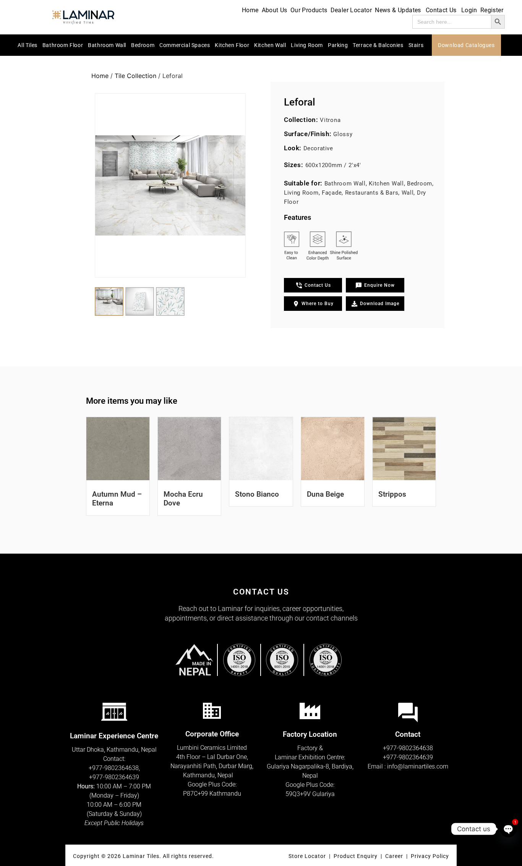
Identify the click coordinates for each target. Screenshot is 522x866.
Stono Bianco (257, 494)
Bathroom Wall (107, 45)
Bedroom (142, 45)
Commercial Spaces (184, 45)
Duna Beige (325, 494)
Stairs (416, 45)
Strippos (392, 494)
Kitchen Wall (270, 45)
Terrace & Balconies (378, 45)
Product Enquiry (356, 856)
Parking (338, 45)
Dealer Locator (351, 10)
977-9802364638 (115, 768)
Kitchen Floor (232, 45)
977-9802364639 (115, 777)
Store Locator (307, 856)
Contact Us (441, 10)
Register (491, 10)
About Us (274, 10)
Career (395, 856)
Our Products (308, 10)
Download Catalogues (466, 45)
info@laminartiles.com (417, 766)
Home (250, 10)
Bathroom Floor (62, 45)
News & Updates (398, 10)
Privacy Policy (430, 856)
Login (469, 10)
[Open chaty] (508, 829)
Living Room (307, 45)
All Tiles (27, 45)
